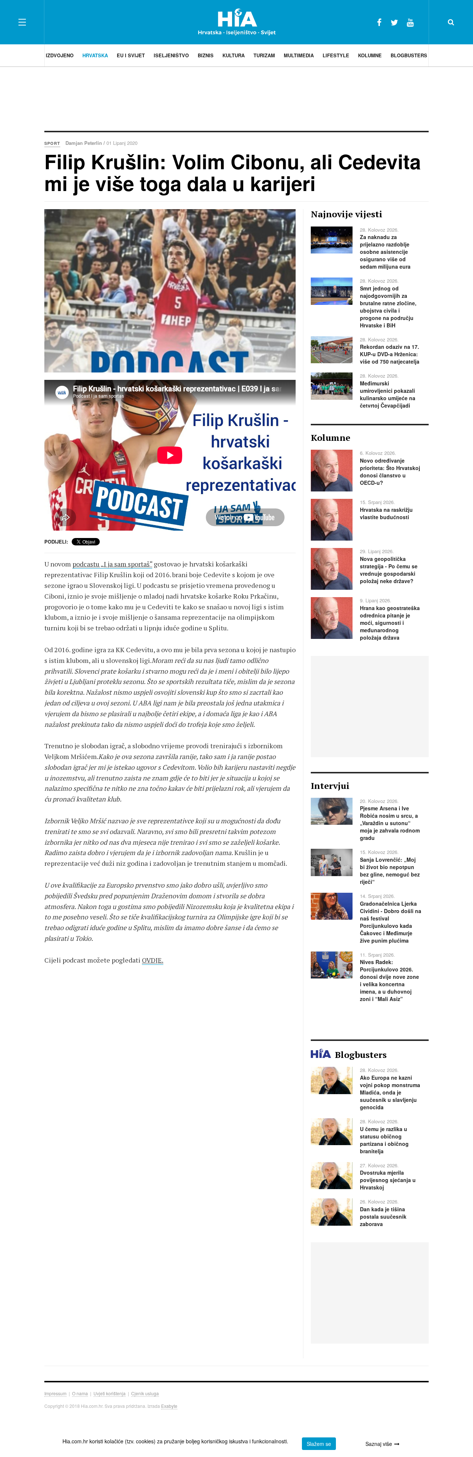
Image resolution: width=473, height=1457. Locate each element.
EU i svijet (131, 55)
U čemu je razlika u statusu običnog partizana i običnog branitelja (384, 1140)
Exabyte (169, 1406)
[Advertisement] (236, 98)
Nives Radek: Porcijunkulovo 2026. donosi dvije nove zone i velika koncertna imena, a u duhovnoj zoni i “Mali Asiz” (389, 980)
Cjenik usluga (145, 1393)
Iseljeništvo (171, 55)
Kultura (233, 55)
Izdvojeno (60, 55)
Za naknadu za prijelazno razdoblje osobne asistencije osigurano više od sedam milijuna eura (385, 251)
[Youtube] (410, 22)
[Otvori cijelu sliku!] (170, 290)
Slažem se (319, 1443)
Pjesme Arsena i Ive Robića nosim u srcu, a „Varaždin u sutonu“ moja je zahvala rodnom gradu (390, 822)
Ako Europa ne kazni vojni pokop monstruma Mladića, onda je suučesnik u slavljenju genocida (390, 1092)
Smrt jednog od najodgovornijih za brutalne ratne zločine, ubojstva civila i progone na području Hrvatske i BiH (388, 307)
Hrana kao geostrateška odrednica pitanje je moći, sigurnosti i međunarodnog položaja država (390, 622)
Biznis (206, 55)
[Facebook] (379, 22)
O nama (80, 1393)
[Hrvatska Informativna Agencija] (237, 22)
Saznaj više (378, 1443)
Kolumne (370, 55)
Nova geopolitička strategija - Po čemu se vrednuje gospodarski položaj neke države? (389, 570)
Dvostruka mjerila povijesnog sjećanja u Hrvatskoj (388, 1180)
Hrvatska (95, 55)
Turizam (264, 55)
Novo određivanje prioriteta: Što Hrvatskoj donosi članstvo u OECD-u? (390, 471)
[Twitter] (394, 22)
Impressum (55, 1393)
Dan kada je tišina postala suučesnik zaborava (383, 1216)
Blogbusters (409, 55)
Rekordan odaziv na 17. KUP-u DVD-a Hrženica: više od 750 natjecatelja (389, 354)
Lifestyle (336, 55)
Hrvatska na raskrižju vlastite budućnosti (386, 513)
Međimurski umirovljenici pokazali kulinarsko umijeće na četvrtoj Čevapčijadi (387, 394)
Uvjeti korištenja (109, 1393)
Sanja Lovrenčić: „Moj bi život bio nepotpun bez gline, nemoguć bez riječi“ (390, 870)
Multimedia (299, 55)
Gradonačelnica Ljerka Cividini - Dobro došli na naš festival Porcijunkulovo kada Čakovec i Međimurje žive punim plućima (390, 922)
